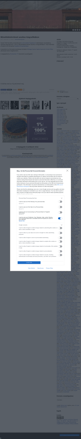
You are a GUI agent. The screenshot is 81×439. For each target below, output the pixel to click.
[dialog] (40, 219)
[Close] (67, 171)
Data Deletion (31, 268)
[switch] (60, 202)
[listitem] (40, 198)
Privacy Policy (49, 268)
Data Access (40, 268)
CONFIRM (29, 262)
